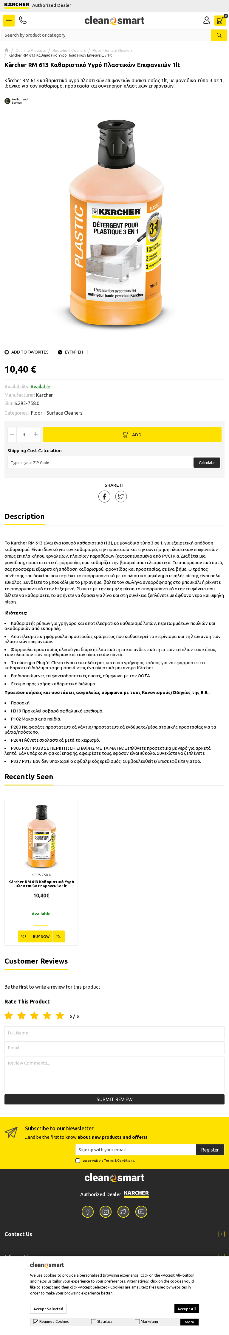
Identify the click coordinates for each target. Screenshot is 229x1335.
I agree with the (108, 1160)
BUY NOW (41, 937)
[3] (34, 1016)
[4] (47, 1016)
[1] (8, 1016)
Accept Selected (48, 1309)
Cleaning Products (31, 50)
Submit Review (115, 1099)
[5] (60, 1016)
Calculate (207, 462)
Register (210, 1149)
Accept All (186, 1309)
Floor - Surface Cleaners (112, 50)
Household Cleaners (69, 50)
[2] (21, 1016)
